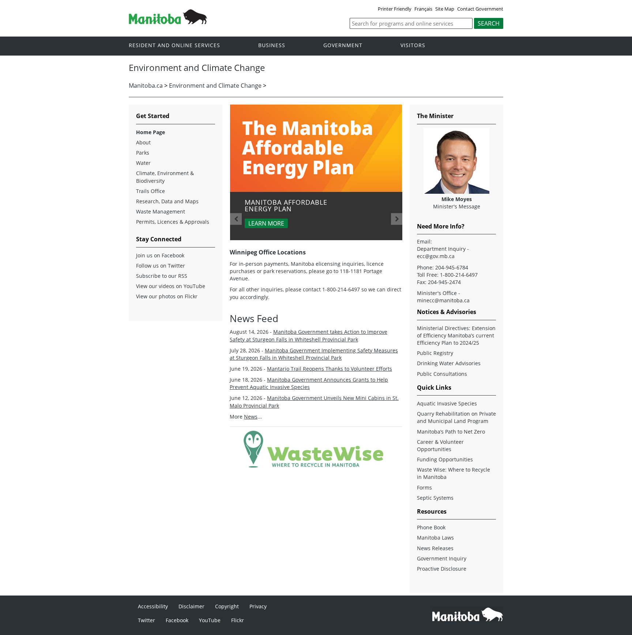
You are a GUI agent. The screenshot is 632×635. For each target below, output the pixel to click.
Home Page (150, 132)
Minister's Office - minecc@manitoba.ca (443, 297)
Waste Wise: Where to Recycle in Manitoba (453, 473)
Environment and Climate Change (215, 86)
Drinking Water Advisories (449, 363)
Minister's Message (456, 206)
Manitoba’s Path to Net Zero (451, 431)
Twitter (146, 620)
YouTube (210, 620)
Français (423, 8)
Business (271, 45)
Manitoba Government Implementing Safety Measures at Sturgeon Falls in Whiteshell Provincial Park (314, 354)
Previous (236, 219)
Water (143, 162)
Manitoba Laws (435, 537)
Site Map (444, 8)
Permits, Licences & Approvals (172, 221)
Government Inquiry (441, 558)
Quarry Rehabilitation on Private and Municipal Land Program (456, 417)
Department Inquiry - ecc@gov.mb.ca (443, 252)
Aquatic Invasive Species (447, 403)
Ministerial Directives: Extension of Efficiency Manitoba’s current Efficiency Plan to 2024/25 (456, 335)
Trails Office (150, 191)
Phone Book (431, 527)
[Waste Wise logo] (316, 465)
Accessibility (153, 606)
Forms (424, 487)
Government (342, 45)
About (143, 142)
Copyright (227, 606)
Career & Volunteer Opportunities (440, 445)
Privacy (258, 606)
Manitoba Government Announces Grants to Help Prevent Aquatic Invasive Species (309, 383)
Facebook (177, 620)
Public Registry (435, 352)
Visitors (412, 45)
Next (397, 219)
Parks (142, 152)
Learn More (266, 223)
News (250, 416)
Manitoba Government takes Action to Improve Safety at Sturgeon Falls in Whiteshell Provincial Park (308, 335)
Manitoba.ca (146, 86)
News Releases (435, 548)
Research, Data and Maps (167, 201)
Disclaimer (191, 606)
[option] (316, 172)
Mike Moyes (456, 199)
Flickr (237, 620)
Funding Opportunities (445, 459)
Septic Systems (435, 497)
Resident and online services (174, 45)
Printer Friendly (394, 8)
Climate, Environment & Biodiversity (165, 177)
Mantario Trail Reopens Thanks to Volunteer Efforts (329, 368)
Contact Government (480, 8)
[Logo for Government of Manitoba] (168, 22)
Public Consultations (442, 373)
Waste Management (160, 211)
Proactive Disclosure (441, 568)
